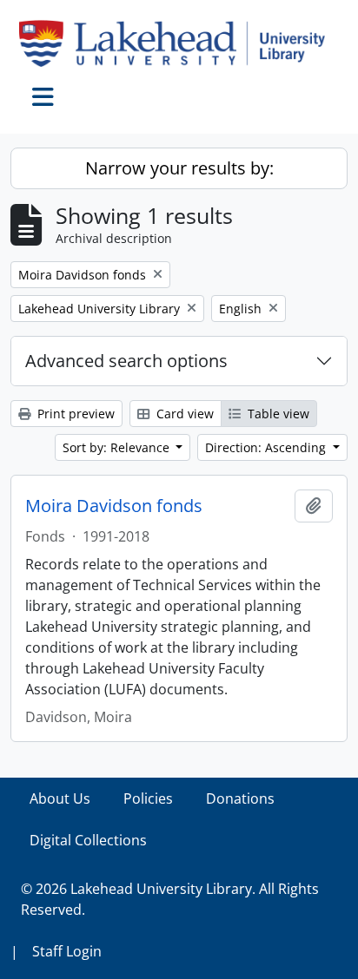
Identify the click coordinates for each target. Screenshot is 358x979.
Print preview (74, 413)
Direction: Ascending (267, 447)
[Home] (179, 43)
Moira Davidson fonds (113, 506)
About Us (60, 798)
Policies (148, 798)
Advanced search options (126, 360)
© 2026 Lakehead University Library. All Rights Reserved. (170, 899)
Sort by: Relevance (118, 447)
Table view (276, 413)
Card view (183, 413)
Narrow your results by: (179, 168)
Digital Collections (88, 840)
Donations (240, 798)
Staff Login (67, 951)
